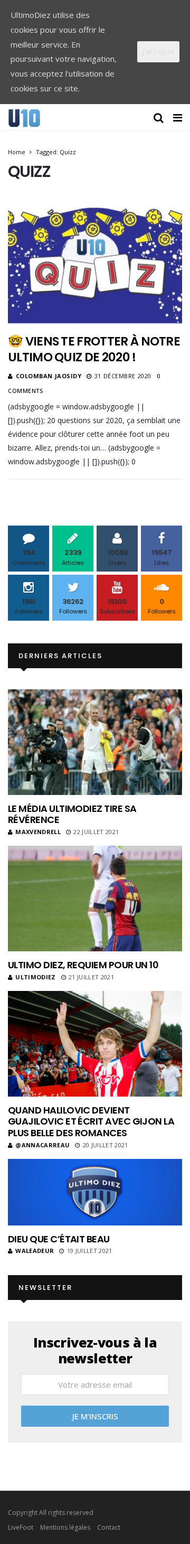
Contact (108, 1527)
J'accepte (158, 51)
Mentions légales (65, 1527)
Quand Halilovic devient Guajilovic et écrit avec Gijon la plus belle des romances (91, 1121)
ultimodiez (35, 977)
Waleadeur (34, 1251)
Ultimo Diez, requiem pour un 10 (83, 964)
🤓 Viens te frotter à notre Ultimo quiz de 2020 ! (94, 349)
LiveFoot (20, 1527)
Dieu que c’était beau (59, 1239)
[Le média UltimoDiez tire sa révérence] (95, 742)
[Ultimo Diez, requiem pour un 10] (95, 898)
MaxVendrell (38, 832)
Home (16, 152)
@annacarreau (42, 1145)
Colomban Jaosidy (49, 376)
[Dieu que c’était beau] (95, 1192)
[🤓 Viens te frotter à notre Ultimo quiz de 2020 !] (95, 265)
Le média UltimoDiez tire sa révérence (72, 814)
